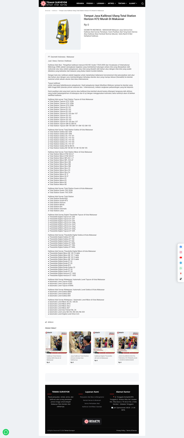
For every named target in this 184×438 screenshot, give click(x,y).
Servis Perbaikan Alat (92, 403)
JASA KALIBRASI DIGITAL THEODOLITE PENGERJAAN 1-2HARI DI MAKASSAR (127, 358)
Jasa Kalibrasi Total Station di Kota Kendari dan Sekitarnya (80, 358)
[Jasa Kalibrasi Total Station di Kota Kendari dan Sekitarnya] (80, 342)
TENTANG (121, 3)
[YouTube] (181, 257)
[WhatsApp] (181, 268)
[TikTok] (181, 279)
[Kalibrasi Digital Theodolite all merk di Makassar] (104, 342)
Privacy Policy (120, 430)
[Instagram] (181, 252)
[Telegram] (181, 263)
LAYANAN (100, 3)
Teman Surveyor (69, 430)
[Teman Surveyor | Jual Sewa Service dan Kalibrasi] (53, 3)
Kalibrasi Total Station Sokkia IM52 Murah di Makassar (54, 358)
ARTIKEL (111, 3)
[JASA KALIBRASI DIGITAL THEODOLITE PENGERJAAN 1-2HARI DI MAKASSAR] (128, 342)
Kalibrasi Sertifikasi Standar (92, 407)
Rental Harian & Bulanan (92, 400)
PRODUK (89, 3)
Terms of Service (131, 430)
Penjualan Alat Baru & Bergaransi (92, 397)
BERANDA (80, 3)
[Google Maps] (181, 273)
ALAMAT (132, 3)
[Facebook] (181, 247)
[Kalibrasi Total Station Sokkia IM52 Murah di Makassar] (56, 342)
